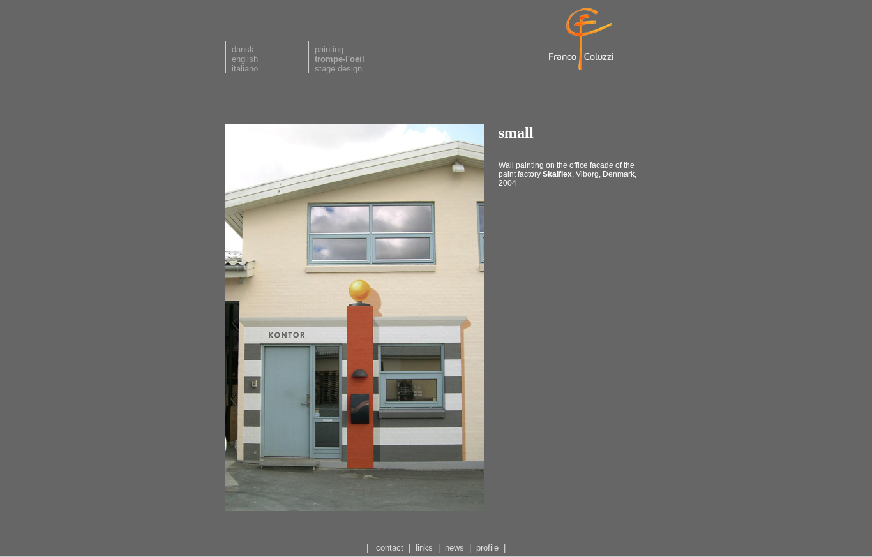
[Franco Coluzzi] (583, 70)
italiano (245, 68)
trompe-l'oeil (340, 59)
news (454, 548)
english (245, 59)
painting (329, 49)
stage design (338, 68)
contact (389, 548)
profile (487, 548)
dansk (243, 49)
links (424, 548)
